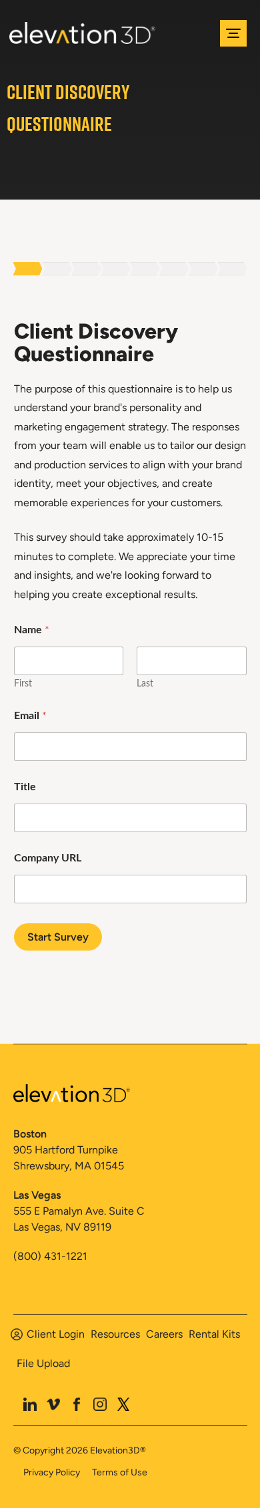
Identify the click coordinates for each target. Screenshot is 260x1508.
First (23, 683)
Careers (164, 1334)
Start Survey (58, 937)
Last (145, 683)
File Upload (43, 1363)
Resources (115, 1334)
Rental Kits (214, 1334)
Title (25, 787)
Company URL (47, 858)
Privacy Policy (51, 1472)
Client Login (56, 1334)
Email (30, 715)
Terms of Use (119, 1472)
